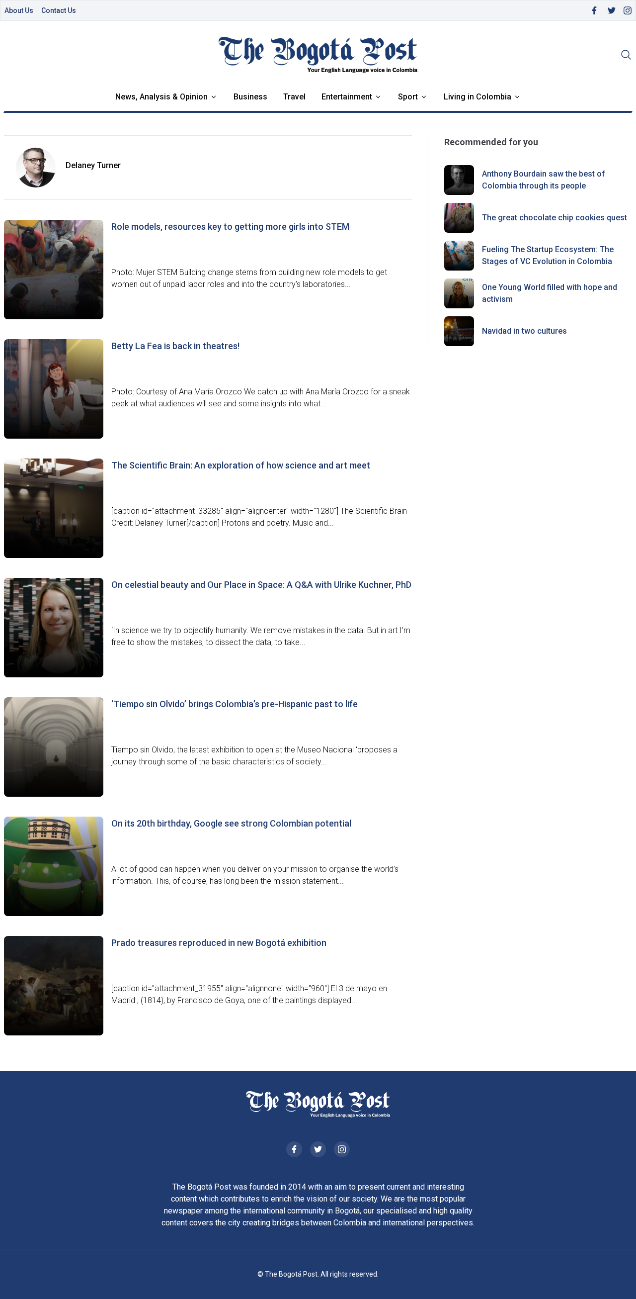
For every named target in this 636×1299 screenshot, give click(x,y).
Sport (408, 96)
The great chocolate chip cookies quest (554, 217)
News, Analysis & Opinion (161, 96)
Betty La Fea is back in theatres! (175, 346)
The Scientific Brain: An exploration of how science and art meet (240, 465)
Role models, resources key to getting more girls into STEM (230, 226)
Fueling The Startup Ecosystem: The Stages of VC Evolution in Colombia (548, 255)
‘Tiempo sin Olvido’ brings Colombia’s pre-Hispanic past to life (234, 704)
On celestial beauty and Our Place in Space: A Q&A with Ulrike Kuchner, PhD (261, 584)
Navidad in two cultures (524, 331)
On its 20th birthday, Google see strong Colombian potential (231, 823)
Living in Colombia (477, 96)
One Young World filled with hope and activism (549, 293)
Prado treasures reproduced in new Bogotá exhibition (218, 942)
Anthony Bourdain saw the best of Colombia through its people (543, 179)
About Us (18, 10)
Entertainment (346, 96)
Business (250, 96)
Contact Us (58, 10)
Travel (294, 96)
